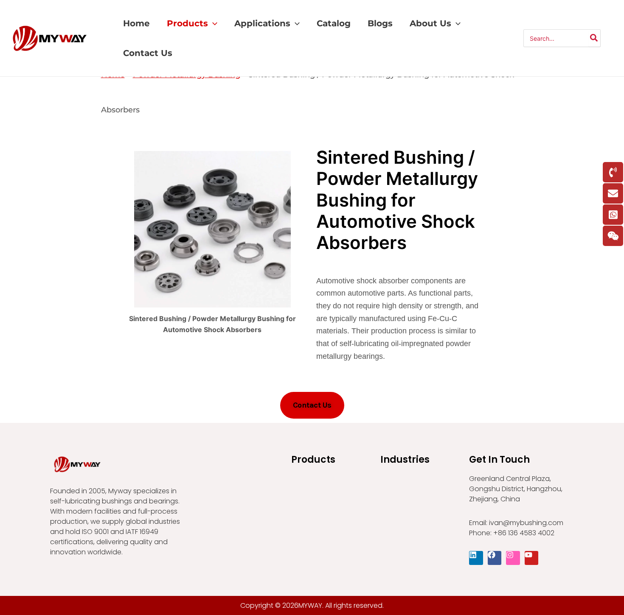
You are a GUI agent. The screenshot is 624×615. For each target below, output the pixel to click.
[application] (212, 23)
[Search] (594, 38)
